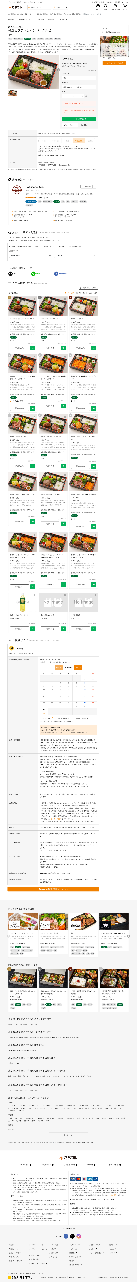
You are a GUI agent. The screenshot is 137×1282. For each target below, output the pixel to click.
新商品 (21, 1037)
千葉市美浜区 (70, 1118)
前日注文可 (33, 1037)
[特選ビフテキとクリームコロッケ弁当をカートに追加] (93, 466)
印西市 (47, 1121)
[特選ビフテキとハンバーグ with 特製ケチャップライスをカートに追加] (93, 584)
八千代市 (10, 1121)
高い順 (78, 293)
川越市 (23, 1108)
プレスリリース (80, 1277)
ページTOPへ (67, 1228)
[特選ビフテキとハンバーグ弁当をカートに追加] (63, 466)
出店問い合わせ (74, 1257)
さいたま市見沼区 (58, 1105)
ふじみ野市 (11, 1111)
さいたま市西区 (21, 1105)
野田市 (98, 1118)
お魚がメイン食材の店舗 (15, 1090)
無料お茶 (65, 82)
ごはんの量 (66, 73)
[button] (30, 255)
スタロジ (112, 1253)
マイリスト (125, 2)
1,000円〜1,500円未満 (22, 1050)
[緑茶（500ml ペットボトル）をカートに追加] (32, 628)
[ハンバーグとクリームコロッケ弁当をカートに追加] (32, 348)
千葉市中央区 (18, 1118)
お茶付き (10, 1037)
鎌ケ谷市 (26, 1121)
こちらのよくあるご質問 (48, 750)
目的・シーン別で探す (15, 1261)
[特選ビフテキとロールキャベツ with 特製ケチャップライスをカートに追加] (32, 586)
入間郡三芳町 (21, 1111)
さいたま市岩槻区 (13, 1108)
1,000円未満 (12, 1050)
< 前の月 (58, 667)
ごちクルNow (113, 1249)
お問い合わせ (113, 1165)
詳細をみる (19, 348)
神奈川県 (40, 211)
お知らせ (92, 1249)
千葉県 (29, 211)
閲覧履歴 (117, 2)
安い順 (85, 293)
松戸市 (91, 1118)
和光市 (94, 1108)
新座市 (100, 1108)
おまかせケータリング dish (37, 1263)
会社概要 (43, 1277)
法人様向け (110, 2)
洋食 (14, 1076)
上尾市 (50, 1108)
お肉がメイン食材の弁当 (30, 1024)
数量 (63, 91)
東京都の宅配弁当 (42, 14)
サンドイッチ (66, 1076)
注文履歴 (37, 1205)
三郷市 (121, 1108)
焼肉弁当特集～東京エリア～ (86, 1142)
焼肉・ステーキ (27, 1076)
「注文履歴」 (53, 774)
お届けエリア (13, 251)
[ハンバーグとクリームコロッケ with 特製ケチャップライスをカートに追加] (32, 408)
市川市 (78, 1118)
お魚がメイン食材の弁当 (15, 1024)
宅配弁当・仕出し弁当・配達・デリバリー (22, 14)
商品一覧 (51, 19)
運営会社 (72, 1253)
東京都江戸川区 (13, 1063)
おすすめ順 (93, 293)
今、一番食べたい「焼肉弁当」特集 (65, 1142)
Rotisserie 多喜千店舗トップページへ (53, 889)
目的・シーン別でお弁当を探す (43, 1142)
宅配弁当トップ (13, 1249)
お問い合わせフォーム (69, 786)
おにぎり (76, 1076)
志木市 (87, 1108)
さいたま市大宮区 (45, 1105)
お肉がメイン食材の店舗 (30, 1090)
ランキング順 (69, 293)
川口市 (29, 1108)
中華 (19, 1076)
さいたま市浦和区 (96, 1105)
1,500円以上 (33, 1050)
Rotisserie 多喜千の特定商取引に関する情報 (55, 873)
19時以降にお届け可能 (72, 1037)
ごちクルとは (24, 1165)
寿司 (43, 1076)
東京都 (34, 211)
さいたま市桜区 (83, 1105)
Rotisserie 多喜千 (17, 27)
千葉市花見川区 (29, 1118)
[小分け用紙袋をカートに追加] (93, 628)
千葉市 (10, 1118)
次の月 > (78, 667)
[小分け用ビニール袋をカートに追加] (63, 628)
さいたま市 (11, 1105)
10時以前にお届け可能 (58, 1037)
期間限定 (26, 1037)
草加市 (56, 1108)
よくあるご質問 (56, 819)
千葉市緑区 (60, 1118)
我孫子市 (18, 1121)
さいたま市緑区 (119, 1105)
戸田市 (74, 1108)
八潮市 (107, 1108)
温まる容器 (47, 1037)
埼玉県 (24, 211)
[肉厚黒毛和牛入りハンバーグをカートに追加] (63, 524)
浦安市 (33, 1121)
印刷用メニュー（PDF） (89, 288)
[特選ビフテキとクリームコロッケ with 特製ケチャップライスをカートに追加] (63, 584)
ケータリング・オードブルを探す (114, 63)
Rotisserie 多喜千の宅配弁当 (72, 14)
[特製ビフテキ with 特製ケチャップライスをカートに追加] (93, 408)
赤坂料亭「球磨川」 (17, 999)
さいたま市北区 (33, 1105)
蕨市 (68, 1108)
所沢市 (36, 1108)
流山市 (123, 1118)
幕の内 (83, 1076)
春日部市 (43, 1108)
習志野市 (111, 1118)
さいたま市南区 (107, 1105)
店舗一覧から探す (14, 1257)
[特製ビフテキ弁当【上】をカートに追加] (32, 466)
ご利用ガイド (62, 19)
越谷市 (63, 1108)
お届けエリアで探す (15, 1253)
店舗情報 (21, 19)
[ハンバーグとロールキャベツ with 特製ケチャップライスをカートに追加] (63, 406)
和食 (9, 1076)
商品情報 (11, 19)
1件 (41, 197)
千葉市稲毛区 (40, 1118)
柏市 (117, 1118)
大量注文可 (40, 1037)
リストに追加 (69, 125)
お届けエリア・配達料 (36, 19)
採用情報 (71, 1277)
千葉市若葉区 (51, 1118)
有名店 (16, 1037)
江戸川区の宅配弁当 (56, 14)
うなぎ (89, 1076)
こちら (70, 732)
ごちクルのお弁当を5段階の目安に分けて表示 (53, 146)
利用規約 (90, 1165)
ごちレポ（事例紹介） (96, 1253)
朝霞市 (81, 1108)
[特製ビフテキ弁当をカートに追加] (93, 348)
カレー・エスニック (54, 1076)
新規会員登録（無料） (98, 2)
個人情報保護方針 (74, 1265)
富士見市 (113, 1108)
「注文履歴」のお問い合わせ (70, 777)
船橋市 (85, 1118)
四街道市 (40, 1121)
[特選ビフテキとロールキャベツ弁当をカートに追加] (32, 521)
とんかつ (38, 1076)
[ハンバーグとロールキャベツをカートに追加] (63, 348)
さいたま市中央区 (71, 1105)
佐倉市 (104, 1118)
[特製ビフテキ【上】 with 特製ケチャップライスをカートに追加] (93, 526)
